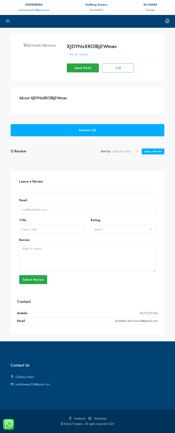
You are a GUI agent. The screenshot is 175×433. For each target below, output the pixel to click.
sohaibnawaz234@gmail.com (33, 10)
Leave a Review (153, 151)
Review (24, 240)
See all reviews (78, 54)
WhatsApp (99, 418)
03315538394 (33, 5)
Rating (95, 220)
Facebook (79, 418)
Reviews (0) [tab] (87, 130)
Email (23, 200)
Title (22, 220)
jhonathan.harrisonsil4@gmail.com (136, 321)
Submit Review (33, 279)
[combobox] (125, 151)
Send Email (83, 68)
